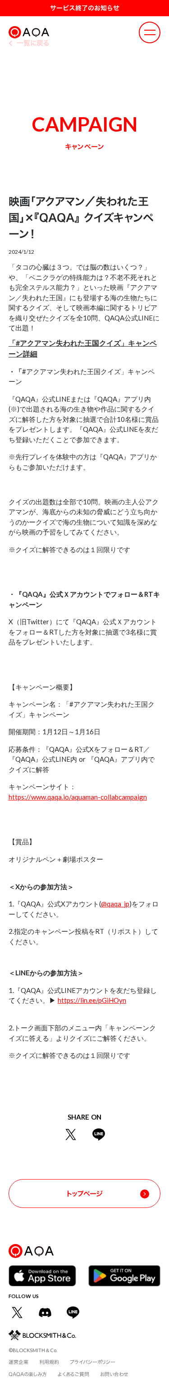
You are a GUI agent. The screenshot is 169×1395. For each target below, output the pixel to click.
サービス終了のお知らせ (84, 8)
